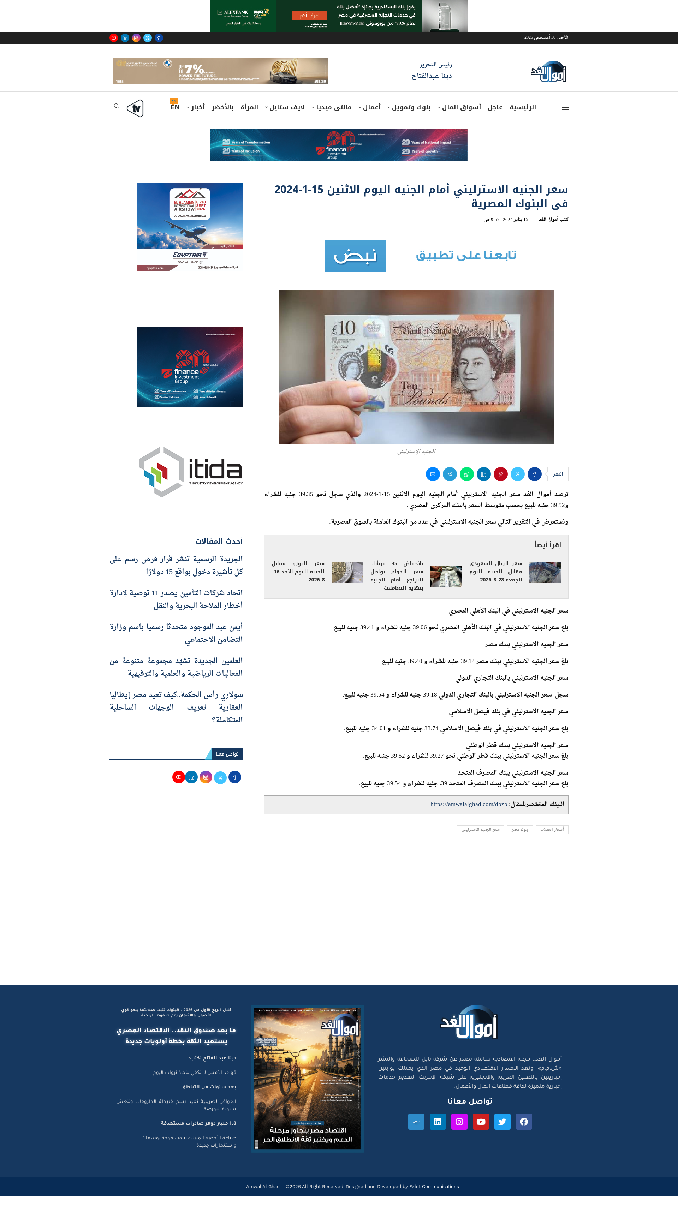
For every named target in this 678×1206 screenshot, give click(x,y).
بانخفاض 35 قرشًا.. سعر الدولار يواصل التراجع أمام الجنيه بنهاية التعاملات (396, 586)
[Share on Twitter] (518, 484)
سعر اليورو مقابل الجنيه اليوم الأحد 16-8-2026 (298, 582)
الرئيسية (523, 117)
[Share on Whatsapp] (467, 484)
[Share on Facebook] (535, 484)
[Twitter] (147, 38)
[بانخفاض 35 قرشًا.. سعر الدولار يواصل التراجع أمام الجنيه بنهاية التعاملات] (446, 586)
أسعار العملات (552, 839)
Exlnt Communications (433, 1196)
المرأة (249, 117)
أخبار (198, 117)
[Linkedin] (125, 38)
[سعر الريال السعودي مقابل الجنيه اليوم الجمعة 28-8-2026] (545, 582)
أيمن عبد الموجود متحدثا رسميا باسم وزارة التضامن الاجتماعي (176, 644)
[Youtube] (113, 38)
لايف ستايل (287, 117)
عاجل (495, 117)
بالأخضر (223, 117)
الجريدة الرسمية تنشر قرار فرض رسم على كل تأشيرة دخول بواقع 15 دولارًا (176, 576)
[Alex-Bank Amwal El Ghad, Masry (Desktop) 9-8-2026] (339, 6)
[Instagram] (136, 38)
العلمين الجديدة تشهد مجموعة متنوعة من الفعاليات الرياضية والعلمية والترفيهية (176, 677)
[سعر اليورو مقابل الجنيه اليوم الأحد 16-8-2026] (347, 582)
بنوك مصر (520, 839)
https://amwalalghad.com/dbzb (468, 814)
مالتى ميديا (334, 117)
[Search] (116, 118)
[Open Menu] (565, 118)
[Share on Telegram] (450, 484)
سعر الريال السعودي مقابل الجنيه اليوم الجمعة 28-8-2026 (495, 582)
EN (175, 117)
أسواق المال (461, 117)
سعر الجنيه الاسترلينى (481, 839)
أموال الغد (548, 229)
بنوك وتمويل (411, 117)
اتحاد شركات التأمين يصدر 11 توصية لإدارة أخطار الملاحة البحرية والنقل (176, 610)
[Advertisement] (339, 928)
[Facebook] (159, 38)
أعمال (372, 117)
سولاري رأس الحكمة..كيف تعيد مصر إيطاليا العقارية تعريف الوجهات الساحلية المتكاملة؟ (176, 717)
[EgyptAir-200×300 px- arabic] (190, 199)
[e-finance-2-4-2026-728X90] (339, 146)
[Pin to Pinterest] (501, 484)
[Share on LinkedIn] (484, 484)
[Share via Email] (433, 484)
